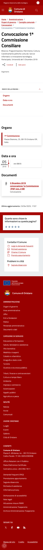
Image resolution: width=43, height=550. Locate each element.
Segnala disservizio (11, 482)
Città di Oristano (10, 437)
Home (3, 19)
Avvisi (5, 410)
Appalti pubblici (9, 392)
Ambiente (7, 381)
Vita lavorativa (9, 348)
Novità (6, 402)
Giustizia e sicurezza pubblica (15, 367)
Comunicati (8, 414)
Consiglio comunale (27, 22)
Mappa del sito (9, 541)
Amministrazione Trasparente (15, 507)
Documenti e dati (10, 329)
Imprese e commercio (12, 384)
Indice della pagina (10, 89)
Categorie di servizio (13, 336)
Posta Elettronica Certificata (14, 465)
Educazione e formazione (13, 340)
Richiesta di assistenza (12, 486)
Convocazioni (6, 25)
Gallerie (6, 433)
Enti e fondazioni (10, 318)
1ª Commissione (12, 135)
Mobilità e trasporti (11, 352)
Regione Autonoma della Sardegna (16, 3)
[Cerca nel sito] (36, 10)
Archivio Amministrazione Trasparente (19, 510)
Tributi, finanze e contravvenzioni (16, 373)
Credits (21, 541)
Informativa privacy (11, 489)
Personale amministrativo (13, 325)
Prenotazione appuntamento (15, 478)
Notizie (6, 406)
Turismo (6, 363)
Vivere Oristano (11, 421)
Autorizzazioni (9, 388)
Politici (6, 321)
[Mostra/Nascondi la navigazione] (2, 10)
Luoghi (6, 425)
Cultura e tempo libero (12, 377)
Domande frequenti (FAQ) (13, 474)
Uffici (5, 314)
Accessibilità (32, 541)
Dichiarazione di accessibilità (15, 495)
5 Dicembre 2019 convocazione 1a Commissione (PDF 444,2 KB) (24, 186)
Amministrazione (16, 19)
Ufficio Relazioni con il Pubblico (15, 461)
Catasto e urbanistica (12, 356)
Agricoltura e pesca (11, 396)
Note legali (7, 499)
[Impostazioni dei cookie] (4, 545)
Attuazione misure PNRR (13, 503)
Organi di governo (8, 22)
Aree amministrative (11, 310)
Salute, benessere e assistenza (15, 344)
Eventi (6, 429)
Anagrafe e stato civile (12, 360)
